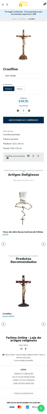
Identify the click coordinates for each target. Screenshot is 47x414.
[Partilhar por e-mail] (7, 158)
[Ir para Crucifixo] (23, 289)
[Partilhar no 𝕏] (33, 156)
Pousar (19, 89)
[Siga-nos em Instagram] (21, 349)
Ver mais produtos (22, 180)
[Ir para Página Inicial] (23, 4)
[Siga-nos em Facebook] (25, 349)
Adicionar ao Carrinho (23, 120)
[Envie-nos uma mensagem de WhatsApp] (41, 408)
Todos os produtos (23, 394)
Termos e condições (23, 374)
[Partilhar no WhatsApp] (38, 156)
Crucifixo (7, 314)
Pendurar (8, 89)
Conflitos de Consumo (24, 380)
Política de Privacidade (23, 377)
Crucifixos (22, 19)
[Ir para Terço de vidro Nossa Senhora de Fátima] (23, 208)
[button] (3, 244)
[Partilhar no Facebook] (28, 156)
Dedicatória (7, 84)
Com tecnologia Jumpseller (23, 360)
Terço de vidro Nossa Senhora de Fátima (23, 232)
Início (14, 19)
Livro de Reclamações (23, 383)
